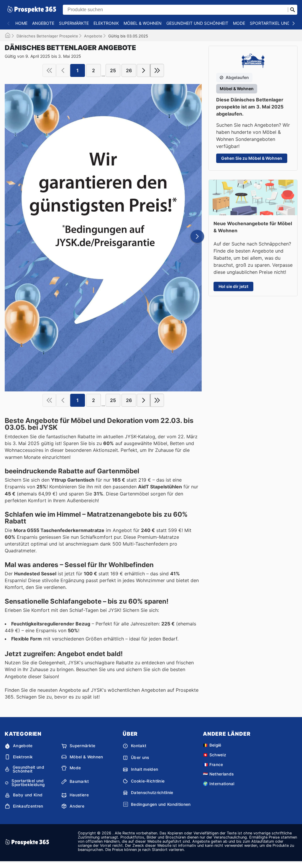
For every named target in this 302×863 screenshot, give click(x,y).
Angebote (43, 23)
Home (21, 23)
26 (129, 70)
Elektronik (106, 23)
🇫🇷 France (213, 764)
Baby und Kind (27, 795)
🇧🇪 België (212, 745)
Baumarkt (79, 781)
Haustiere (79, 795)
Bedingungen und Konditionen (161, 804)
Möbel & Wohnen (143, 23)
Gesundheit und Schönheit (197, 23)
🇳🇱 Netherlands (218, 774)
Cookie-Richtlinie (148, 781)
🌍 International (218, 783)
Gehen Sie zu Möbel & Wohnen (251, 158)
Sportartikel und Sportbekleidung (28, 783)
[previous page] (63, 70)
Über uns (140, 757)
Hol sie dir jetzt (233, 286)
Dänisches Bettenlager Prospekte (47, 36)
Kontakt (138, 745)
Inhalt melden (144, 769)
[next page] (143, 70)
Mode (239, 23)
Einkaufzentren (28, 806)
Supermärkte (74, 23)
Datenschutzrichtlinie (152, 792)
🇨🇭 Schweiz (214, 754)
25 (113, 70)
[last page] (157, 70)
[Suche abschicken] (292, 9)
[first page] (49, 70)
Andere (77, 806)
